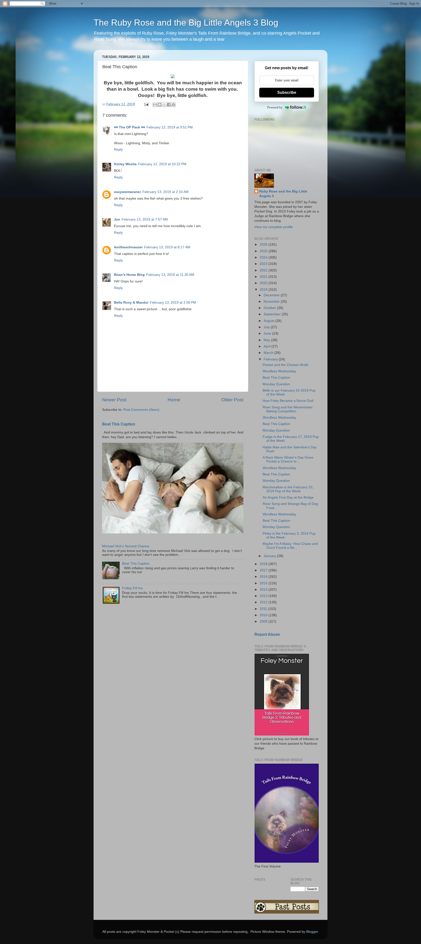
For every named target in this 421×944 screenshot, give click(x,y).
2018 (264, 564)
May (267, 340)
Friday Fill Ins (132, 588)
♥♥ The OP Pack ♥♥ (129, 127)
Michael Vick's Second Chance (125, 546)
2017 (264, 570)
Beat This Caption (118, 424)
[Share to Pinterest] (173, 104)
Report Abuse (267, 634)
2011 (264, 609)
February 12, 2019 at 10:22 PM (162, 164)
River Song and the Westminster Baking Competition (288, 409)
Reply (118, 149)
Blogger (312, 932)
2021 (264, 277)
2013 (264, 596)
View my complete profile (273, 227)
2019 (264, 289)
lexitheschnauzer (128, 247)
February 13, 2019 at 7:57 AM (145, 219)
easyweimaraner (127, 192)
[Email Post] (146, 104)
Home (174, 399)
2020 (264, 283)
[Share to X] (164, 104)
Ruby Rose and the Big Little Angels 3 (283, 194)
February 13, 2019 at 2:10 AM (165, 192)
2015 (264, 583)
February (271, 359)
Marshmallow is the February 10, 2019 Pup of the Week (288, 489)
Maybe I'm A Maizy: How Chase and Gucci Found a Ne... (290, 545)
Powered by (275, 107)
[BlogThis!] (159, 104)
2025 (264, 251)
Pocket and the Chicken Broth (285, 365)
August (269, 321)
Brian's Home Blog (129, 275)
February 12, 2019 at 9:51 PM (169, 127)
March (269, 353)
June (268, 333)
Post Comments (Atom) (141, 410)
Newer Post (114, 399)
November (272, 301)
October (270, 308)
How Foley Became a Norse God (288, 401)
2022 (264, 270)
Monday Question (276, 384)
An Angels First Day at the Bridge (288, 497)
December (272, 295)
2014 (264, 589)
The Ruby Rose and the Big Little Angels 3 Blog (186, 23)
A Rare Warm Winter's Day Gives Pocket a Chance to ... (288, 459)
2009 (264, 621)
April (267, 346)
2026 (264, 244)
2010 (264, 615)
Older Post (232, 399)
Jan (117, 219)
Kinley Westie (125, 164)
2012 (264, 602)
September (273, 314)
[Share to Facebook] (168, 104)
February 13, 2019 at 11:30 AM (170, 275)
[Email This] (155, 104)
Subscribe (286, 92)
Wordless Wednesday (279, 371)
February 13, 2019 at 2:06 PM (173, 302)
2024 (264, 257)
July (267, 327)
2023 (264, 264)
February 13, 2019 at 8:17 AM (167, 247)
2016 (264, 576)
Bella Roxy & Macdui (131, 302)
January (270, 556)
